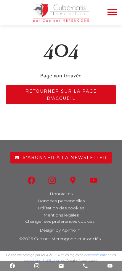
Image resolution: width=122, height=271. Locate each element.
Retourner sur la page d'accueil (61, 95)
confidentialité (95, 255)
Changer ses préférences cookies (59, 221)
